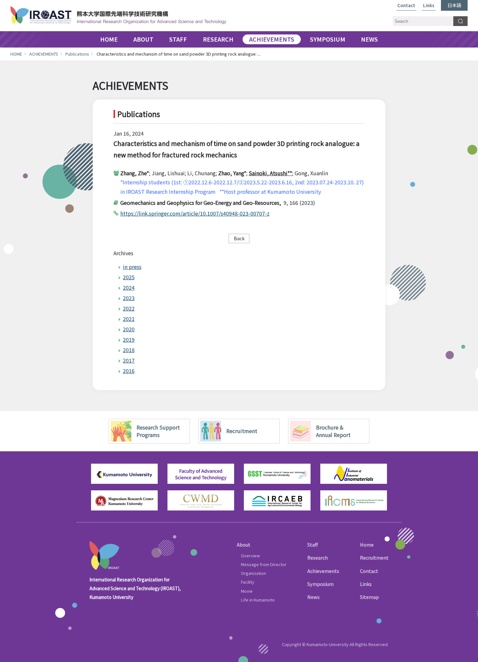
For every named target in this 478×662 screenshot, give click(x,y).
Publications (77, 54)
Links (428, 5)
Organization (253, 573)
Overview (250, 555)
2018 (129, 350)
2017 (129, 360)
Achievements (323, 570)
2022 (129, 308)
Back (239, 238)
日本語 (454, 5)
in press (132, 267)
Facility (247, 582)
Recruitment (374, 557)
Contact (406, 5)
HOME (109, 39)
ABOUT (143, 39)
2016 (129, 371)
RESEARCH (218, 39)
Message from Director (263, 564)
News (313, 596)
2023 (129, 298)
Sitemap (369, 596)
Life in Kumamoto (258, 600)
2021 (129, 319)
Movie (247, 591)
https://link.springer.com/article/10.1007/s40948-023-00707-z (195, 213)
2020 (129, 329)
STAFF (178, 39)
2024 (129, 287)
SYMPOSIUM (327, 39)
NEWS (369, 39)
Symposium (320, 583)
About (243, 544)
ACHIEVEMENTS (271, 39)
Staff (312, 544)
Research (317, 557)
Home (367, 544)
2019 (129, 339)
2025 (129, 277)
